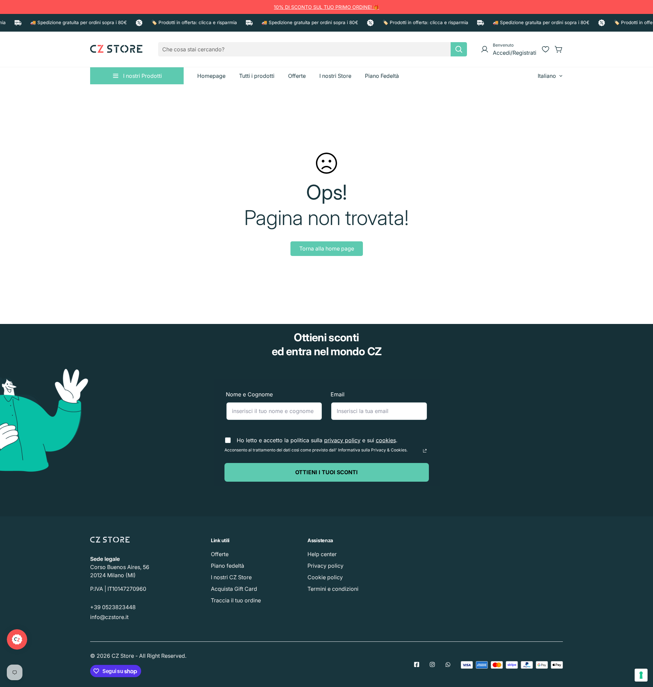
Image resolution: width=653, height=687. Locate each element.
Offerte (220, 554)
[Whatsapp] (448, 664)
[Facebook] (416, 664)
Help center (322, 554)
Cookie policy (325, 577)
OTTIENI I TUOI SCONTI (326, 472)
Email (338, 394)
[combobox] (312, 49)
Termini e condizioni (332, 588)
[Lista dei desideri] (545, 49)
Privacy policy (325, 565)
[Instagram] (432, 664)
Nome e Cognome (249, 394)
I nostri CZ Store (231, 577)
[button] (559, 49)
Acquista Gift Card (234, 588)
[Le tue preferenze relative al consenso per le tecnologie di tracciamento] (641, 675)
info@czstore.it (109, 617)
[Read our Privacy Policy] (425, 451)
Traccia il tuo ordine (236, 600)
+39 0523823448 (113, 607)
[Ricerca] (459, 49)
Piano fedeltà (227, 565)
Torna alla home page (326, 248)
